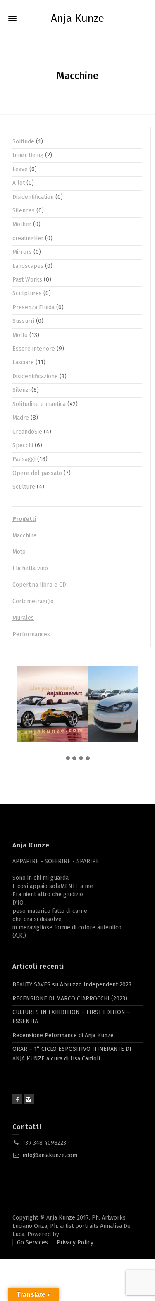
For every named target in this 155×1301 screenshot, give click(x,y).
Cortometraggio (33, 601)
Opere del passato (37, 473)
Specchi (22, 445)
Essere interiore (33, 348)
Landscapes (27, 266)
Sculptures (27, 293)
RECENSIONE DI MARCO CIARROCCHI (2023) (69, 998)
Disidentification (33, 197)
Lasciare (23, 362)
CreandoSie (27, 431)
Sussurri (23, 321)
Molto (20, 335)
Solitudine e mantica (39, 404)
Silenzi (21, 390)
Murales (23, 617)
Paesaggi (24, 459)
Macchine (24, 535)
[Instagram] (29, 1099)
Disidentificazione (35, 376)
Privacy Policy (75, 1242)
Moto (19, 551)
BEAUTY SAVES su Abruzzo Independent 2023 (71, 984)
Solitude (23, 141)
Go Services (32, 1242)
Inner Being (27, 155)
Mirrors (22, 251)
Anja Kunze (77, 18)
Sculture (23, 486)
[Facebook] (17, 1099)
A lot (18, 182)
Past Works (27, 279)
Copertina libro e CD (39, 584)
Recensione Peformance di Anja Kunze (63, 1035)
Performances (31, 634)
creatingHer (27, 238)
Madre (20, 417)
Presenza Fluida (33, 307)
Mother (21, 224)
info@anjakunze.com (50, 1155)
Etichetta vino (30, 568)
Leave (20, 169)
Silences (23, 210)
